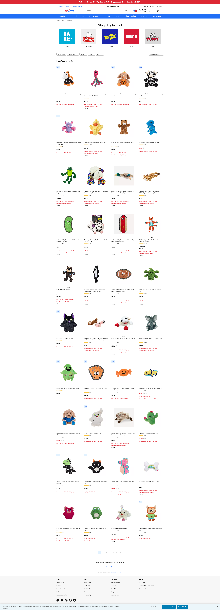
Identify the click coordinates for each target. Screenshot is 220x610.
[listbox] (110, 38)
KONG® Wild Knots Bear (63, 289)
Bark (67, 46)
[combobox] (106, 10)
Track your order (78, 6)
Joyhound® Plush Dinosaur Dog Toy (149, 142)
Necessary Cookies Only (169, 606)
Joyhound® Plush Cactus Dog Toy (148, 433)
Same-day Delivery (144, 589)
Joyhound (110, 46)
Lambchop (88, 46)
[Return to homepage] (69, 10)
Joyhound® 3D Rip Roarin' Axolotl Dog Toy (150, 388)
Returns (86, 592)
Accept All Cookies (182, 606)
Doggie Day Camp (116, 592)
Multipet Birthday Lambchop (119, 528)
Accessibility (87, 595)
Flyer (68, 6)
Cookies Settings (155, 606)
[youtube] (74, 600)
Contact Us (87, 585)
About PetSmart (60, 582)
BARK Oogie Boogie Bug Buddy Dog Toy (67, 388)
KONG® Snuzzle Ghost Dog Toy (92, 433)
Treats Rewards (60, 589)
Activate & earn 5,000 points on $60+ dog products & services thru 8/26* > (110, 2)
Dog (58, 20)
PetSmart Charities (61, 595)
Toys (63, 20)
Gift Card (60, 6)
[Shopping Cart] (160, 11)
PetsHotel (114, 589)
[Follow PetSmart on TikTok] (70, 600)
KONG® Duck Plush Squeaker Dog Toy (94, 142)
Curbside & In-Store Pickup (146, 585)
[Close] (217, 607)
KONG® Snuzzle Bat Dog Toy (64, 338)
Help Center (87, 582)
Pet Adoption (115, 595)
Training (113, 585)
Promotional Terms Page (116, 572)
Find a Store (142, 582)
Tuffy (152, 46)
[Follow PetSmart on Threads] (66, 600)
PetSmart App (60, 592)
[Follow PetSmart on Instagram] (62, 600)
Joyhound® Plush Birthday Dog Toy (149, 481)
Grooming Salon (115, 582)
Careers (58, 585)
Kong (131, 46)
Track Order (87, 589)
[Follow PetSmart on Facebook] (57, 600)
